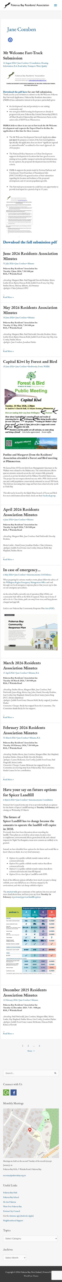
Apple (30, 1215)
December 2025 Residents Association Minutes (25, 992)
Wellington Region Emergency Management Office (26, 582)
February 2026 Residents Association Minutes (24, 730)
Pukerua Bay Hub (10, 1192)
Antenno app (14, 1215)
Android (24, 1215)
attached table (12, 891)
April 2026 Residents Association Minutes (21, 512)
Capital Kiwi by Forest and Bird (30, 361)
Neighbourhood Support (13, 1220)
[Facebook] (14, 1092)
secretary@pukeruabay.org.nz (14, 1175)
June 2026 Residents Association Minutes (30, 256)
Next (31, 1050)
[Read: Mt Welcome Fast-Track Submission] (31, 78)
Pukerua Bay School (11, 1197)
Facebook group (49, 495)
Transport (31, 66)
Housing (44, 63)
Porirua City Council (11, 1211)
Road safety (22, 66)
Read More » (8, 297)
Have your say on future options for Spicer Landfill (30, 792)
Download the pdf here (15, 91)
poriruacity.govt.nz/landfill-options (27, 897)
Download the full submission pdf (30, 242)
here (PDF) (49, 608)
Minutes (31, 263)
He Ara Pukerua (9, 1202)
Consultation (35, 63)
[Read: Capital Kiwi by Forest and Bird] (31, 409)
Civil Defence (46, 574)
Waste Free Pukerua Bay (12, 1206)
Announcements (33, 574)
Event (40, 366)
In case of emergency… (21, 569)
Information (8, 66)
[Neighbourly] (6, 1092)
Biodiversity (32, 366)
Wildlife (46, 366)
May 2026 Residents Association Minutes (30, 310)
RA (15, 66)
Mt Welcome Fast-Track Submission (23, 55)
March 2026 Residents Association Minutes (22, 665)
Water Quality (41, 66)
